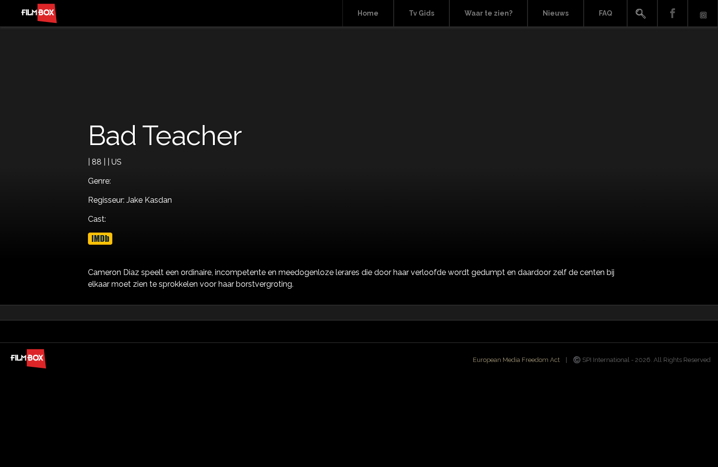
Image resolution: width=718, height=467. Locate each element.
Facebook (672, 13)
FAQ (605, 13)
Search (642, 13)
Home (368, 13)
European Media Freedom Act (516, 359)
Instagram (703, 13)
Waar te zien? (488, 13)
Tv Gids (421, 13)
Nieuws (556, 13)
